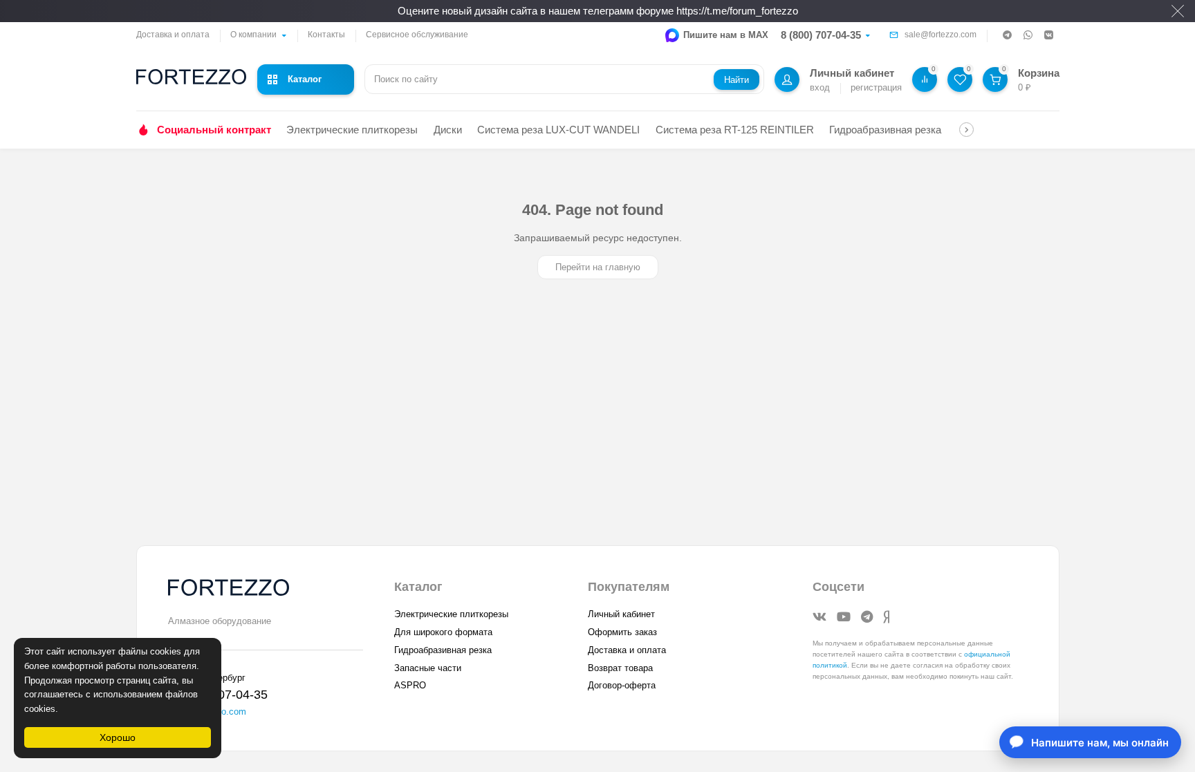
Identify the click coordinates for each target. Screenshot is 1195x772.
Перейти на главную (597, 267)
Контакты (326, 34)
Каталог (305, 79)
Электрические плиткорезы (352, 129)
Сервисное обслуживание (417, 34)
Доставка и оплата (173, 34)
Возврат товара (620, 668)
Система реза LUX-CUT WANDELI (558, 129)
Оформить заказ (622, 632)
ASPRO (410, 685)
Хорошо (118, 737)
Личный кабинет (621, 614)
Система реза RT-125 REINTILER (735, 129)
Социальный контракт (214, 129)
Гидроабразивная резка (885, 129)
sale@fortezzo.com (940, 34)
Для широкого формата (443, 632)
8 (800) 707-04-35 (821, 35)
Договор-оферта (622, 685)
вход (820, 87)
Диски (448, 129)
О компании (253, 34)
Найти (736, 80)
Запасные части (427, 668)
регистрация (876, 87)
